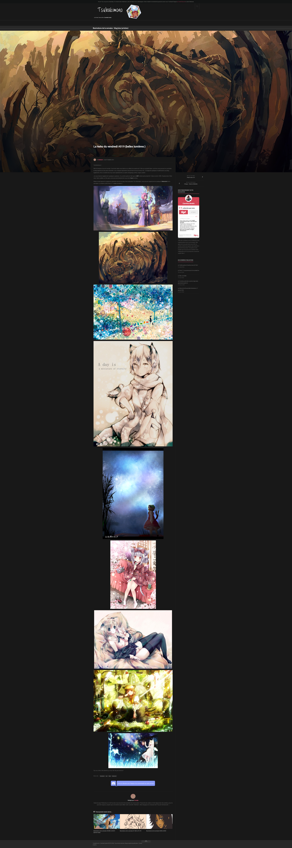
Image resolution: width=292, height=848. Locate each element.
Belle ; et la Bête (182, 275)
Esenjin (100, 159)
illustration (102, 776)
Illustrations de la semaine (103, 28)
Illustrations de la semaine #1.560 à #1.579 (130, 831)
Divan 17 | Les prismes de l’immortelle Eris (189, 270)
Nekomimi (114, 776)
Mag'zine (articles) (121, 28)
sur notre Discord (181, 1)
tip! (183, 212)
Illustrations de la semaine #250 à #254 (156, 831)
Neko (110, 776)
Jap (106, 776)
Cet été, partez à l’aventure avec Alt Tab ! (188, 265)
